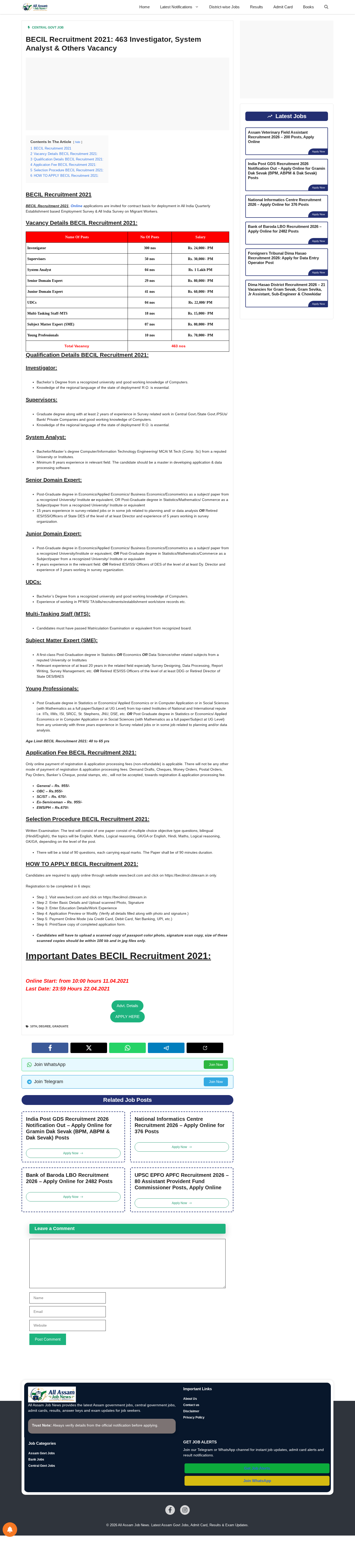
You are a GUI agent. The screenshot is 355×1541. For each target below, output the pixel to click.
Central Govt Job (48, 27)
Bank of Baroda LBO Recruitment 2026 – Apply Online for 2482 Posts (69, 1178)
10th (33, 1026)
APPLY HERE (127, 1016)
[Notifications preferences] (10, 1529)
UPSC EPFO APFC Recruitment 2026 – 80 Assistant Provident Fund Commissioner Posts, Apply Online (182, 1181)
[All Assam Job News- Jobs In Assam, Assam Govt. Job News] (35, 7)
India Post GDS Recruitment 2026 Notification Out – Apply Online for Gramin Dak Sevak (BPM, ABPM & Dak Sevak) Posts (69, 1128)
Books (308, 7)
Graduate (60, 1026)
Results (256, 7)
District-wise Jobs (224, 7)
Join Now (216, 1065)
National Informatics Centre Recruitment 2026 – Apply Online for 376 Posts (180, 1125)
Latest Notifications (176, 7)
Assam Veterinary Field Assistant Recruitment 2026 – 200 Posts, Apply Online (281, 137)
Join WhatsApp (257, 1480)
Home (144, 7)
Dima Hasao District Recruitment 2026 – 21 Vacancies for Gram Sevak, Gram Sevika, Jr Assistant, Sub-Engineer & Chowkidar (286, 289)
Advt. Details (127, 1005)
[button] (326, 7)
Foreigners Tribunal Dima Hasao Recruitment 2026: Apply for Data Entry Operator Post (283, 258)
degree (45, 1026)
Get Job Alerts (257, 1468)
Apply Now (318, 151)
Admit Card (283, 7)
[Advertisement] (127, 94)
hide (77, 142)
